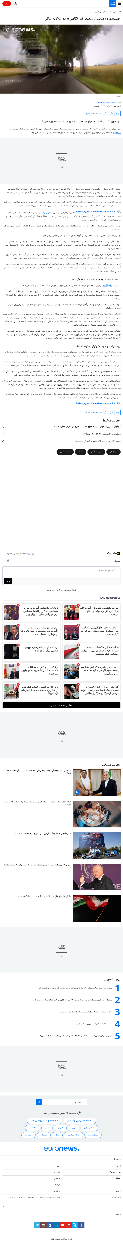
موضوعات (116, 1159)
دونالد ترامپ (93, 1135)
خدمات (118, 1207)
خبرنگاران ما (116, 1197)
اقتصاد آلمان (65, 452)
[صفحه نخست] (120, 11)
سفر (119, 1185)
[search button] (39, 1102)
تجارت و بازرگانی (114, 1172)
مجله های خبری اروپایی (101, 12)
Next (118, 1178)
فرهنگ (57, 1185)
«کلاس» (117, 133)
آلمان (80, 452)
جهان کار (113, 452)
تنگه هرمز (32, 1128)
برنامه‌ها (57, 1191)
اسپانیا (60, 1128)
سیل (47, 1128)
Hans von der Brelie (106, 102)
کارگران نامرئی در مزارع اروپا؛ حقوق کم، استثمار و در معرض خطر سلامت (87, 426)
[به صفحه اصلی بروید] (112, 3)
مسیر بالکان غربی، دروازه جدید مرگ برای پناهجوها (98, 441)
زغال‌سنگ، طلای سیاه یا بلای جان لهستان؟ (102, 434)
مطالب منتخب (111, 765)
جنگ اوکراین (89, 1128)
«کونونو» (47, 213)
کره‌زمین (57, 1172)
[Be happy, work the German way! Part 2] (98, 404)
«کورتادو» (107, 285)
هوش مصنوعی (73, 1135)
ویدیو (118, 1191)
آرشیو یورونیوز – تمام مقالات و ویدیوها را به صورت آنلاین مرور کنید (34, 1197)
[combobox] (61, 1102)
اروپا (114, 12)
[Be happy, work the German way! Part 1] (98, 213)
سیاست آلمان (96, 452)
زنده (7, 3)
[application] (61, 59)
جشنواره (28, 1135)
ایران (74, 1128)
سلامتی (44, 1135)
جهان (58, 1166)
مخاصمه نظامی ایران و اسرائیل (79, 1120)
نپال (57, 1135)
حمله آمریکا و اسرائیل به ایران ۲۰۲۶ (45, 1120)
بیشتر (118, 1214)
